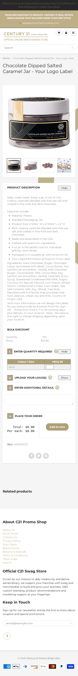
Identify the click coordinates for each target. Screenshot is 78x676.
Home (6, 58)
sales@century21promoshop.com (40, 23)
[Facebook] (7, 636)
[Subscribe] (70, 623)
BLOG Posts (10, 533)
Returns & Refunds (14, 551)
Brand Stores (11, 548)
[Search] (72, 48)
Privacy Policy (12, 540)
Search (7, 562)
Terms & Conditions (15, 555)
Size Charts (10, 544)
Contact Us (10, 537)
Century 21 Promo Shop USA (42, 658)
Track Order (10, 559)
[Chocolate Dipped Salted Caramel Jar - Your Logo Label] (39, 122)
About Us (9, 530)
